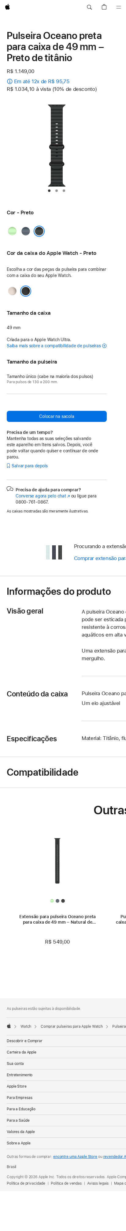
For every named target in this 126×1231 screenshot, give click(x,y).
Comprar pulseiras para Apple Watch (72, 1026)
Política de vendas (66, 1183)
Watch (25, 1026)
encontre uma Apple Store (75, 1157)
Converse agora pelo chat (43, 495)
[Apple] (9, 1026)
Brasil (11, 1167)
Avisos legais (98, 1183)
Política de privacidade (26, 1183)
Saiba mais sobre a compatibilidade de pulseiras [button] (54, 345)
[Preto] (39, 231)
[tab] (49, 190)
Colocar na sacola (56, 416)
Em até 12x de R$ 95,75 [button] (42, 81)
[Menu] (118, 7)
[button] (89, 7)
